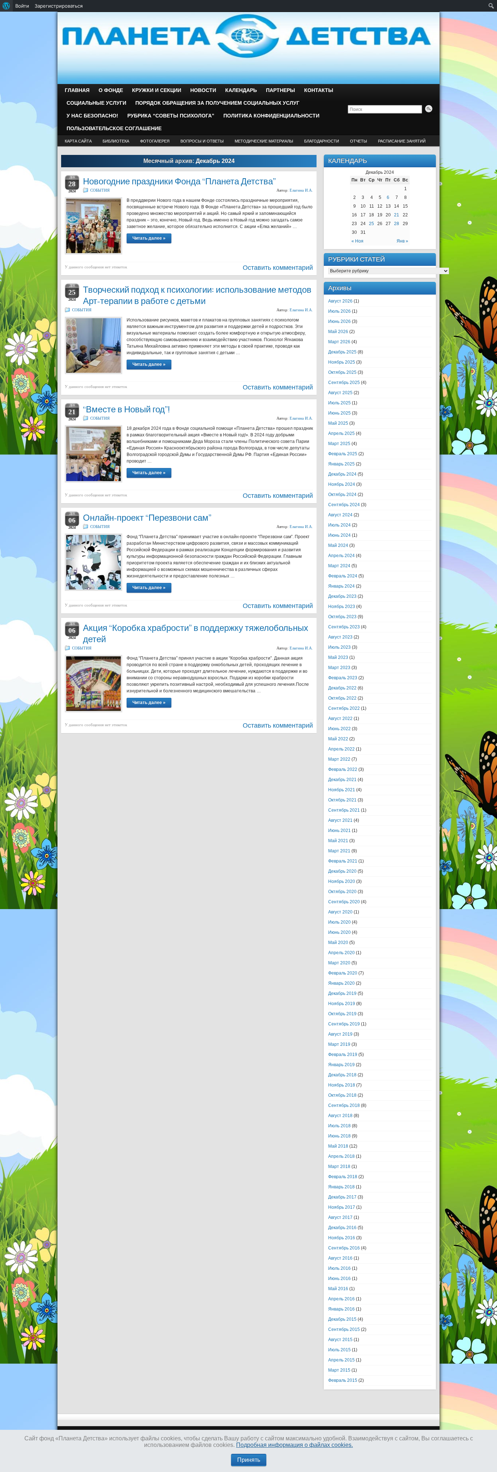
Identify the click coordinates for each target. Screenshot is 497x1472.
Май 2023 (338, 657)
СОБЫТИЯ (100, 190)
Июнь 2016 (339, 1278)
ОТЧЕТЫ (358, 141)
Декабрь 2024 (342, 474)
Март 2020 (339, 962)
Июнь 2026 (339, 321)
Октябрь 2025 (342, 372)
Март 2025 (339, 443)
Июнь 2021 (339, 830)
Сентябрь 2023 (344, 626)
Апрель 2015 (341, 1360)
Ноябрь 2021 (341, 789)
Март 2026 (339, 341)
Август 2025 (340, 392)
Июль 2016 (339, 1268)
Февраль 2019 (342, 1054)
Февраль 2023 (342, 677)
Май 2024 (338, 545)
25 (371, 223)
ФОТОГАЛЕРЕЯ (155, 141)
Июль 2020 (339, 922)
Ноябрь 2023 (341, 606)
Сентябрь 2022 (344, 708)
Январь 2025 (341, 464)
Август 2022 (340, 718)
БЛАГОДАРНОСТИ (321, 141)
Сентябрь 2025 (344, 382)
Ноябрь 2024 (341, 484)
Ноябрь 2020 (341, 881)
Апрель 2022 (341, 749)
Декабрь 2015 (342, 1319)
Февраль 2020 (342, 973)
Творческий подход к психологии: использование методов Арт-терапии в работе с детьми (197, 295)
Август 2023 (340, 637)
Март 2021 (339, 850)
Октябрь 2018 (342, 1095)
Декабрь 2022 (342, 688)
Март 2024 (339, 565)
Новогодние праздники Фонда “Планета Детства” (179, 181)
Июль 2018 (339, 1125)
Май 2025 (338, 423)
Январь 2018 (341, 1186)
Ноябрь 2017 (341, 1207)
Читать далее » (149, 238)
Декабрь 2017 (342, 1197)
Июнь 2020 (339, 932)
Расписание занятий (402, 141)
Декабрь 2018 (342, 1074)
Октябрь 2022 (342, 698)
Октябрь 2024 (342, 494)
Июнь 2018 (339, 1136)
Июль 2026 (339, 311)
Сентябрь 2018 (344, 1105)
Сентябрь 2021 (344, 810)
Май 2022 (338, 738)
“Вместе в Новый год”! (126, 409)
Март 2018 (339, 1166)
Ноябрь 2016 (341, 1237)
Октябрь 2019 (342, 1013)
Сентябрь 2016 (344, 1248)
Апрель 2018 (341, 1156)
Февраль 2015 (342, 1380)
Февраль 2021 (342, 861)
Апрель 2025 (341, 433)
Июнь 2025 (339, 413)
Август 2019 (340, 1034)
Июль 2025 (339, 402)
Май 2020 (338, 942)
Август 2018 (340, 1115)
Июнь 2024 (339, 535)
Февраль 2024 (342, 576)
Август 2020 (340, 912)
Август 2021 (340, 820)
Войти (22, 6)
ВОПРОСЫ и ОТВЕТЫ (202, 141)
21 (396, 214)
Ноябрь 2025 (341, 362)
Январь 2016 (341, 1309)
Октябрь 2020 (342, 891)
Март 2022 (339, 759)
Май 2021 (338, 840)
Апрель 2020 (341, 952)
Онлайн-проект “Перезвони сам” (147, 517)
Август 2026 (340, 301)
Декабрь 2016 (342, 1227)
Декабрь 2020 (342, 871)
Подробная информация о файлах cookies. (294, 1445)
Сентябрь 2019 (344, 1024)
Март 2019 (339, 1044)
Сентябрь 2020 (344, 901)
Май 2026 (338, 331)
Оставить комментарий (278, 267)
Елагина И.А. (301, 190)
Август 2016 (340, 1258)
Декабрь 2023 (342, 596)
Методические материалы (264, 141)
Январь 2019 (341, 1064)
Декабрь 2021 (342, 779)
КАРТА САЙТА (78, 141)
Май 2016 (338, 1288)
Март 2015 (339, 1370)
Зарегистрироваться (59, 6)
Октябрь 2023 (342, 616)
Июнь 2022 (339, 728)
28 (396, 223)
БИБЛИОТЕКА (116, 141)
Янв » (402, 241)
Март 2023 (339, 667)
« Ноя (357, 241)
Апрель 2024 (341, 555)
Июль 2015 (339, 1349)
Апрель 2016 (341, 1298)
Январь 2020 (341, 983)
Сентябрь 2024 (344, 504)
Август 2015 (340, 1339)
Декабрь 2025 (342, 352)
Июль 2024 (339, 525)
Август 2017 (340, 1217)
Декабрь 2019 (342, 993)
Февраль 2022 (342, 769)
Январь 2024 (341, 586)
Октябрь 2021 (342, 800)
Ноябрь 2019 (341, 1003)
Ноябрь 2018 (341, 1085)
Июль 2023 (339, 647)
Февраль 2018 (342, 1176)
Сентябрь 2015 (344, 1329)
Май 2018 (338, 1146)
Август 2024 (340, 514)
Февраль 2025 (342, 453)
